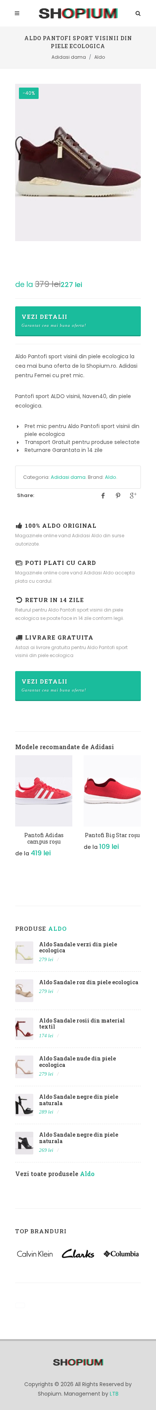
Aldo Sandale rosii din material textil (82, 1023)
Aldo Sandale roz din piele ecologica (88, 982)
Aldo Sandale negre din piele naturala (78, 1100)
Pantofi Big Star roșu (112, 835)
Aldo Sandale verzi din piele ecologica (78, 947)
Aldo (110, 477)
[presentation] (8, 813)
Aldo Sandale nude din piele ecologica (77, 1061)
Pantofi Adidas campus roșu (44, 838)
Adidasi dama (68, 477)
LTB (114, 1393)
